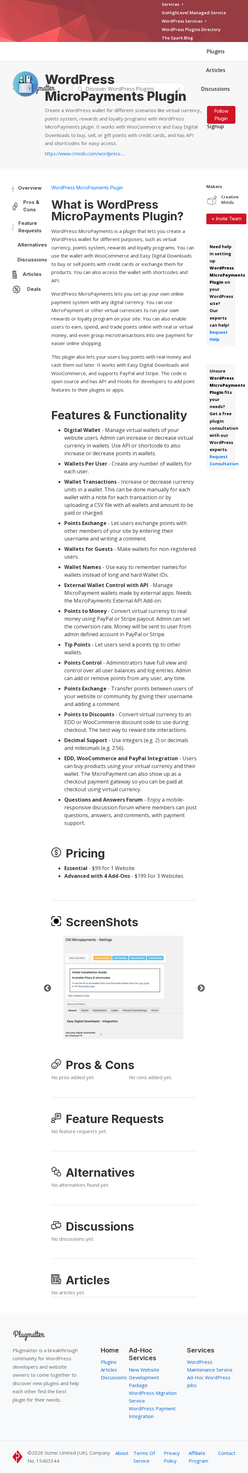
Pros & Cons (31, 206)
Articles (215, 70)
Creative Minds (230, 199)
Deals (34, 289)
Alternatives (32, 245)
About (122, 1453)
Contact (226, 1453)
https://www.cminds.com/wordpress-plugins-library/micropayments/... (85, 154)
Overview (30, 188)
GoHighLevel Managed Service (194, 13)
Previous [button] (46, 987)
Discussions (32, 260)
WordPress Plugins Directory (191, 29)
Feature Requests (30, 227)
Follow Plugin (221, 114)
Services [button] (171, 4)
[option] (123, 987)
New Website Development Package (144, 1377)
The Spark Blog (177, 38)
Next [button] (200, 987)
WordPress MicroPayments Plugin (87, 187)
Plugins (216, 51)
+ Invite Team (226, 219)
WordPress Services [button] (182, 21)
